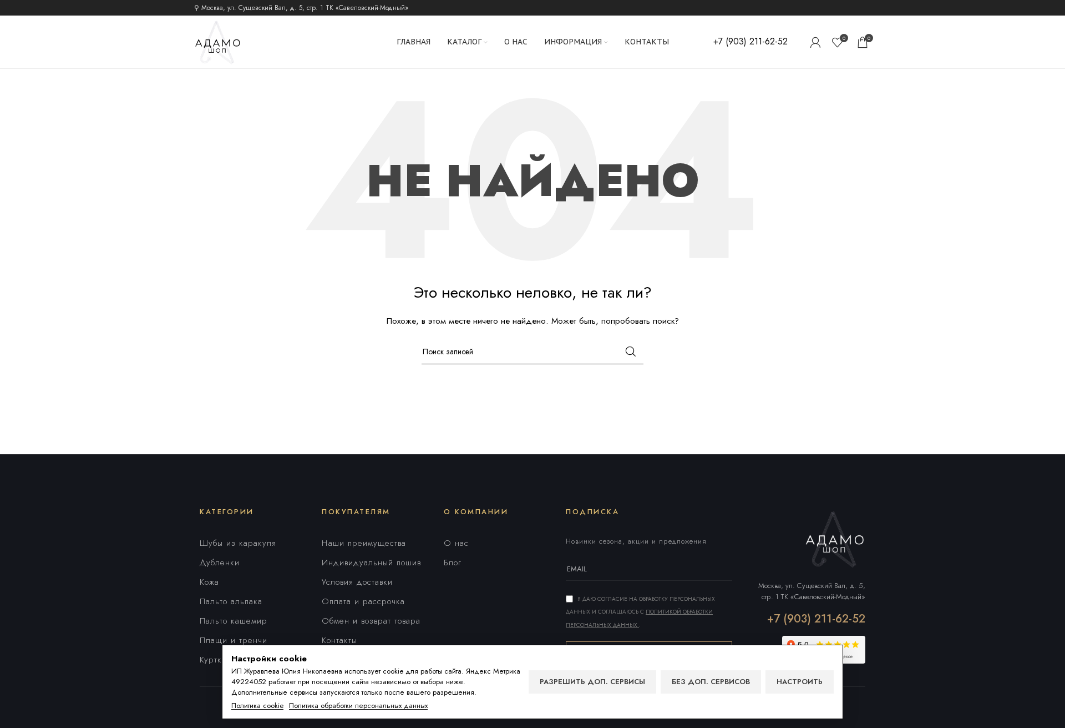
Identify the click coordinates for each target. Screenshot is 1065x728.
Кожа (209, 582)
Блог (453, 562)
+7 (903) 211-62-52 (816, 619)
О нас (456, 543)
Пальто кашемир (233, 620)
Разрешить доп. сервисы (592, 681)
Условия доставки (357, 582)
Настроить (800, 681)
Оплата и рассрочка (363, 601)
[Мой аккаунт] (815, 42)
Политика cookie (257, 706)
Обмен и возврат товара (371, 620)
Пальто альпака (231, 601)
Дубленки (220, 562)
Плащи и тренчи (233, 640)
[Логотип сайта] (217, 41)
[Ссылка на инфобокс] (750, 42)
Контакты (339, 640)
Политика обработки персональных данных (358, 706)
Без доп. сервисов (711, 681)
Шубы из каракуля (238, 543)
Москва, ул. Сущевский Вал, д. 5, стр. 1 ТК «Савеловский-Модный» (811, 591)
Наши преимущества (364, 543)
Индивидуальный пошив (371, 562)
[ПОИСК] (630, 351)
